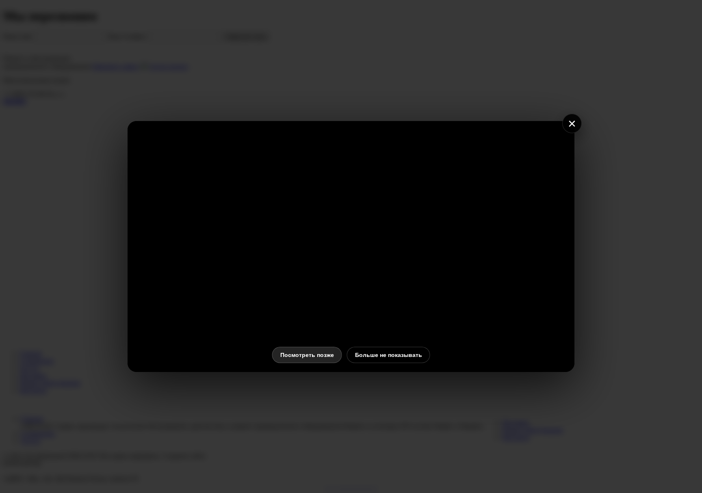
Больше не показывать (388, 355)
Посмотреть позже (307, 355)
